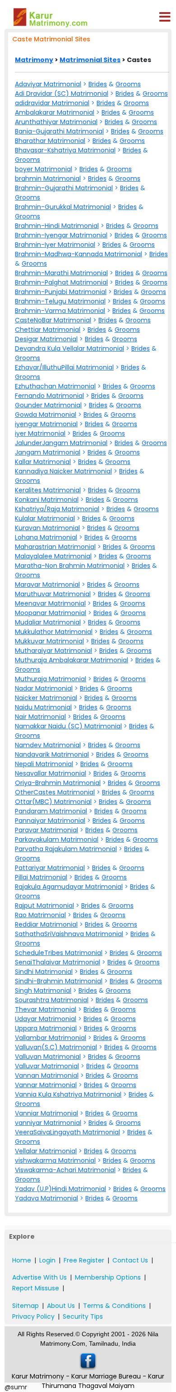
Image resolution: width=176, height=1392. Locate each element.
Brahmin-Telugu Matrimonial (60, 301)
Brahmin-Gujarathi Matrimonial (64, 187)
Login (47, 1260)
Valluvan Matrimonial (48, 1056)
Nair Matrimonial (40, 716)
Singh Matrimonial (43, 990)
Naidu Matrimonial (43, 707)
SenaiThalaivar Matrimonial (57, 962)
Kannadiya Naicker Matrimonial (63, 471)
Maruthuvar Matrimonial (53, 593)
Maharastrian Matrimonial (55, 546)
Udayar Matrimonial (45, 1018)
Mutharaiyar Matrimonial (53, 650)
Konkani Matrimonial (47, 499)
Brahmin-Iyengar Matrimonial (61, 235)
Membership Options (108, 1277)
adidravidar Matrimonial (52, 102)
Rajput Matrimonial (44, 905)
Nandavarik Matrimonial (52, 754)
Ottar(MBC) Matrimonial (53, 801)
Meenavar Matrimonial (50, 603)
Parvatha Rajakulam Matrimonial (66, 848)
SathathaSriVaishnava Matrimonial (69, 933)
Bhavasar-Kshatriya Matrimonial (65, 150)
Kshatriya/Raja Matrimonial (57, 508)
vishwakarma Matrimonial (55, 1160)
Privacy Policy (33, 1316)
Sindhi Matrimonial (44, 971)
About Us (61, 1305)
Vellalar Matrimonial (46, 1151)
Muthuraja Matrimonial (50, 678)
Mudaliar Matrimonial (48, 622)
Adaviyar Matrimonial (48, 84)
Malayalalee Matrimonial (53, 556)
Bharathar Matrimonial (50, 140)
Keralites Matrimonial (48, 490)
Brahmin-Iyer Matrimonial (55, 244)
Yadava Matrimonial (46, 1198)
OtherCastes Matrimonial (55, 792)
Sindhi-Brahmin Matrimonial (58, 981)
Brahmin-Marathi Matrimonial (61, 272)
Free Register (84, 1260)
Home (21, 1260)
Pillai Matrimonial (41, 877)
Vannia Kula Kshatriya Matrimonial (68, 1094)
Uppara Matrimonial (46, 1028)
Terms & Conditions (114, 1305)
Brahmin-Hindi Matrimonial (57, 225)
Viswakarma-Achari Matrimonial (65, 1169)
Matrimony (34, 59)
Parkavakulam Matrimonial (56, 839)
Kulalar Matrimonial (45, 518)
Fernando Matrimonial (49, 395)
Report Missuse (35, 1288)
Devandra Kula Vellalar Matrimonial (69, 348)
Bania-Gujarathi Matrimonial (59, 131)
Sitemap (25, 1305)
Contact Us (130, 1260)
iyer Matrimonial (40, 433)
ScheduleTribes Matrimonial (58, 952)
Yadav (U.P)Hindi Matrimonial (60, 1188)
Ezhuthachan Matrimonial (55, 386)
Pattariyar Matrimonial (50, 867)
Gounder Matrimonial (48, 405)
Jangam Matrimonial (47, 452)
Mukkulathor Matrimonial (54, 631)
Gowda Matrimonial (45, 414)
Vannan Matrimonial (47, 1075)
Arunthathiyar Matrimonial (56, 121)
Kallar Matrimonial (43, 461)
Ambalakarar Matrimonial (54, 112)
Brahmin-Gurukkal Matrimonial (63, 206)
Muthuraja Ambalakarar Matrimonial (71, 660)
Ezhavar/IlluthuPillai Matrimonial (64, 367)
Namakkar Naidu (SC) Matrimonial (68, 726)
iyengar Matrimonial (46, 423)
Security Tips (83, 1316)
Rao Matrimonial (40, 914)
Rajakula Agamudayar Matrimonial (69, 886)
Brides (97, 84)
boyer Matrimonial (43, 169)
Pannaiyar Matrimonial (50, 820)
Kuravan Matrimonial (47, 527)
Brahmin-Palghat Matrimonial (61, 282)
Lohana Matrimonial (46, 537)
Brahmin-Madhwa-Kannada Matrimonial (78, 254)
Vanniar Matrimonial (46, 1113)
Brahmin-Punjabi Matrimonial (61, 291)
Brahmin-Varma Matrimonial (60, 310)
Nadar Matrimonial (44, 688)
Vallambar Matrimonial (50, 1037)
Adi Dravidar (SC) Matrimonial (61, 93)
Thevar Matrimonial (45, 1009)
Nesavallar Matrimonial (50, 773)
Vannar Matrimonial (46, 1084)
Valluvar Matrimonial (47, 1066)
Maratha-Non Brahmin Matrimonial (70, 565)
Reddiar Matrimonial (46, 924)
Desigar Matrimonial (46, 339)
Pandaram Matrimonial (51, 811)
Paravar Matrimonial (46, 829)
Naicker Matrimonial (46, 697)
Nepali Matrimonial (44, 763)
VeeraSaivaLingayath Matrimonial (67, 1132)
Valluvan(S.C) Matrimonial (56, 1047)
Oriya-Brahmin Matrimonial (58, 782)
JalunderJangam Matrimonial (61, 442)
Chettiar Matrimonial (47, 329)
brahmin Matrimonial (48, 178)
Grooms (128, 84)
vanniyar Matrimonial (48, 1122)
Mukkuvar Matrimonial (49, 641)
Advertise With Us (39, 1277)
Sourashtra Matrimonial (51, 999)
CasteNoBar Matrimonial (53, 320)
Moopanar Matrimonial (50, 612)
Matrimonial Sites (90, 59)
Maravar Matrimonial (47, 584)
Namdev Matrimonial (48, 745)
